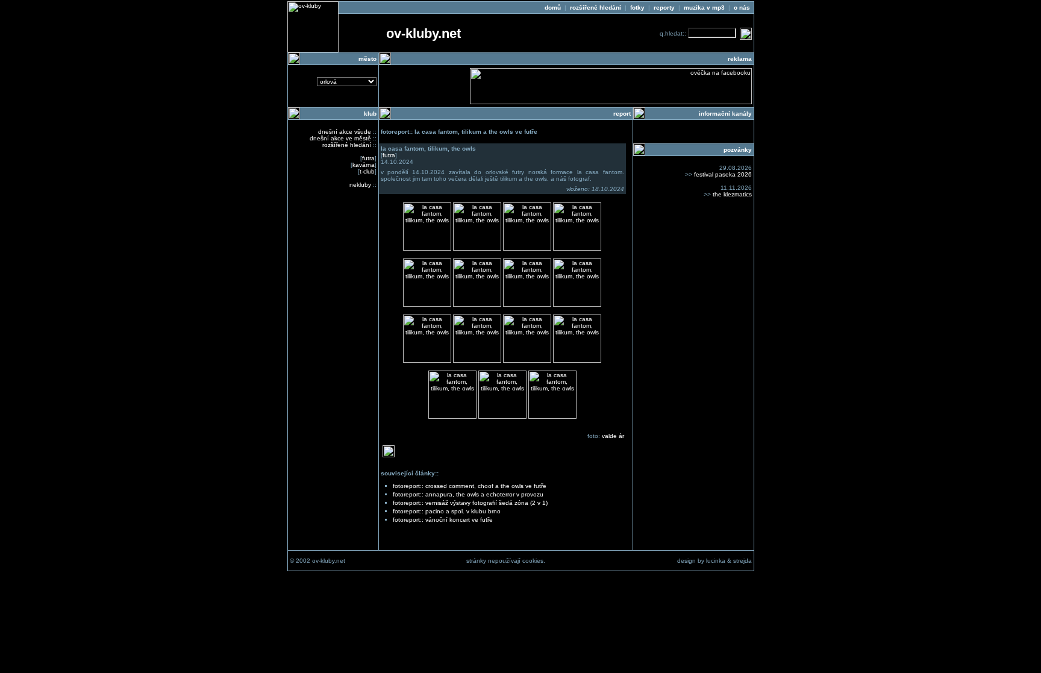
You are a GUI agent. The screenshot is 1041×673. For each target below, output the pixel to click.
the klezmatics (732, 194)
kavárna (363, 164)
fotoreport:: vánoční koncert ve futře (443, 519)
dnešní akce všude (344, 131)
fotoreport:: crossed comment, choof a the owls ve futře (469, 486)
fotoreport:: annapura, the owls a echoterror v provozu (468, 494)
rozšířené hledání (346, 145)
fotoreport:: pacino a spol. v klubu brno (447, 511)
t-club (367, 171)
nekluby (360, 184)
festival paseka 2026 (723, 174)
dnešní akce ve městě (340, 138)
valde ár (613, 436)
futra (368, 158)
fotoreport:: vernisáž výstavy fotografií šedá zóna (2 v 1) (470, 502)
